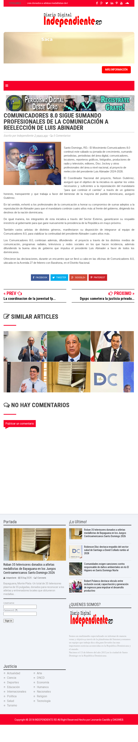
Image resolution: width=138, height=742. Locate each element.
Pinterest (99, 277)
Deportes (13, 682)
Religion (42, 696)
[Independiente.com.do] (91, 626)
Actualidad (13, 673)
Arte (39, 673)
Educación (13, 687)
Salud (10, 701)
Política (12, 696)
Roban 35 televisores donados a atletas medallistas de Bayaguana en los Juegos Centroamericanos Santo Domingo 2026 (29, 568)
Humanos (43, 687)
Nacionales (44, 691)
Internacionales (16, 691)
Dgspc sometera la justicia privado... (107, 298)
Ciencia (11, 677)
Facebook (41, 277)
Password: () (10, 610)
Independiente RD (46, 719)
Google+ (80, 277)
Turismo (12, 705)
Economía (43, 682)
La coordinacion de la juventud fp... (30, 298)
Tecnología (43, 701)
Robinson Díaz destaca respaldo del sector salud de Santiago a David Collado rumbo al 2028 (106, 550)
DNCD (41, 677)
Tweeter (61, 277)
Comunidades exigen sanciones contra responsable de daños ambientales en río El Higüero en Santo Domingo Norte (106, 567)
